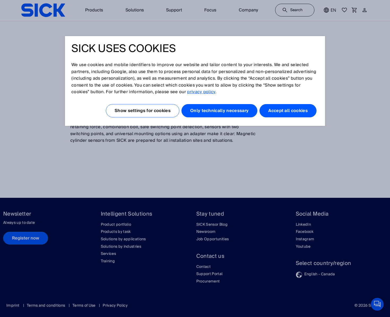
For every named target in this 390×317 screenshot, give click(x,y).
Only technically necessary (219, 110)
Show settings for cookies (143, 110)
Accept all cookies (288, 110)
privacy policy (201, 92)
